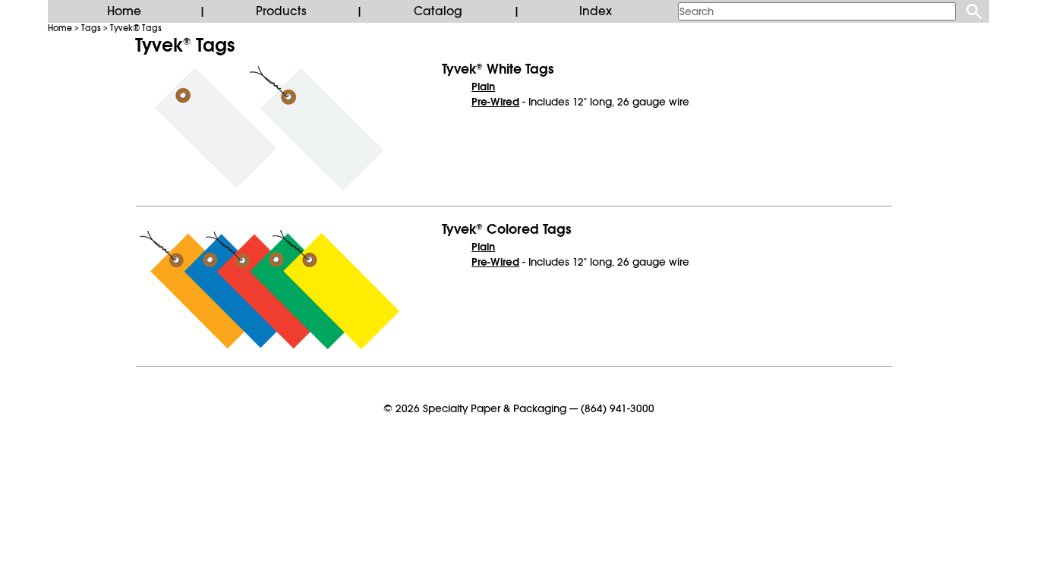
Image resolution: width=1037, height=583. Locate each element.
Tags (91, 28)
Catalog (438, 11)
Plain (483, 86)
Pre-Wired (495, 102)
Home (124, 11)
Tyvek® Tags (136, 28)
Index (595, 11)
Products (281, 11)
